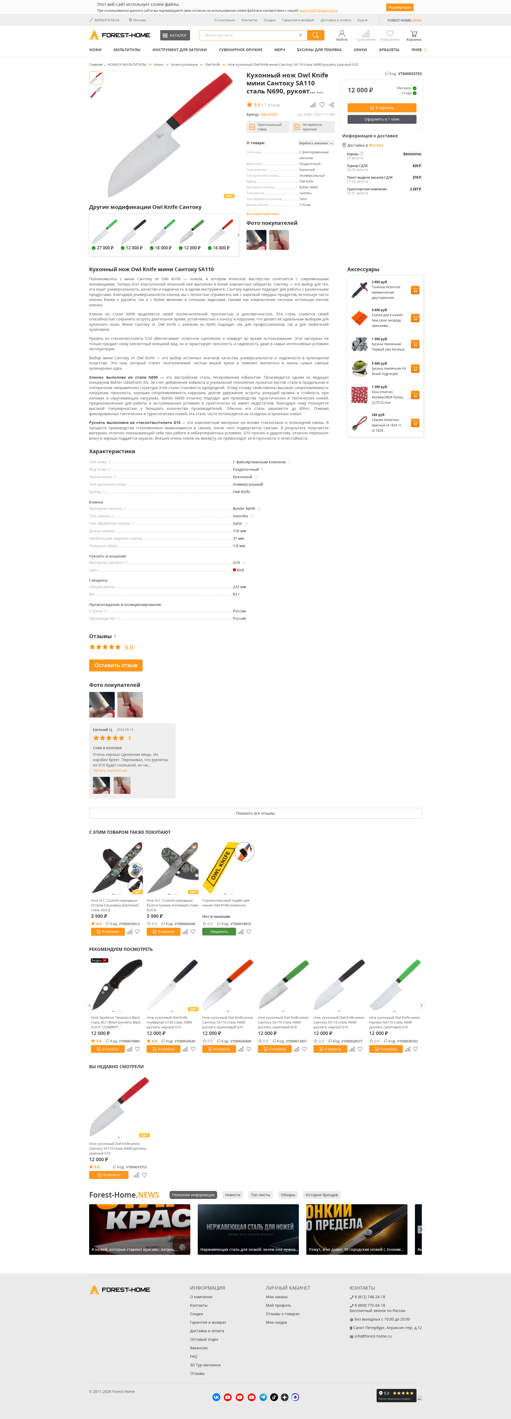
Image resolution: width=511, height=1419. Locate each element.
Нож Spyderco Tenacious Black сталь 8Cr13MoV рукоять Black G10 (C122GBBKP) (116, 1022)
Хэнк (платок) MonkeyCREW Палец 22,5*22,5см (387, 397)
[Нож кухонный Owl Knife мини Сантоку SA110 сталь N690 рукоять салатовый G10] (284, 985)
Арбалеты (389, 49)
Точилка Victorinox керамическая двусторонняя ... (386, 292)
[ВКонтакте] (216, 1397)
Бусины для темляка (319, 49)
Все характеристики (262, 214)
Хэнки (360, 49)
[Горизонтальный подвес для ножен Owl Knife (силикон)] (228, 868)
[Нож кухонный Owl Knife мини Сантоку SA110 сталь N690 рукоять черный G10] (339, 985)
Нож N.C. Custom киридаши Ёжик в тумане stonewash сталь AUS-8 (173, 905)
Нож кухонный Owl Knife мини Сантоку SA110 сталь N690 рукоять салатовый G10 (283, 1022)
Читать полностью (110, 770)
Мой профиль (278, 1305)
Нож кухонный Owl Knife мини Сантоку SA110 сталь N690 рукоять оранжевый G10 (227, 1022)
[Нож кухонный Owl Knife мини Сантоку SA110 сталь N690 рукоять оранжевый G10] (228, 985)
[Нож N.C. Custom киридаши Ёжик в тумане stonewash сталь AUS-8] (173, 868)
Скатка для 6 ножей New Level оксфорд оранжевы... (387, 320)
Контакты (249, 20)
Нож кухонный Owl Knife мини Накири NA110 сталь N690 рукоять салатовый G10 (394, 1022)
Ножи (95, 49)
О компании (225, 20)
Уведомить (219, 931)
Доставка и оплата (336, 20)
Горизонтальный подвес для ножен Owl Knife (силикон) (225, 903)
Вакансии (199, 1347)
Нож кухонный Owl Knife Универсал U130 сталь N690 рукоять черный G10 (169, 1022)
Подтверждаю (399, 7)
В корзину (385, 107)
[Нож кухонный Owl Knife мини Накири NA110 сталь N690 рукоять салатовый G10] (395, 985)
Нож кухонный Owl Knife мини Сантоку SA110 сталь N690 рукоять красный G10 (117, 1148)
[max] (295, 1397)
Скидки (270, 20)
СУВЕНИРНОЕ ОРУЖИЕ (240, 49)
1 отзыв (272, 105)
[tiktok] (274, 1397)
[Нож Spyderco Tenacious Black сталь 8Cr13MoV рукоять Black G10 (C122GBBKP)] (117, 985)
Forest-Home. (124, 1195)
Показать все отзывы (255, 813)
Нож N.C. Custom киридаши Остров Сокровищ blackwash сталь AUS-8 (115, 905)
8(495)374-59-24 (106, 20)
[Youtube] (227, 1398)
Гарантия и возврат (298, 20)
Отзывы (197, 1373)
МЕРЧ (279, 49)
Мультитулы (127, 49)
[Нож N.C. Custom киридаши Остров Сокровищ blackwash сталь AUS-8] (117, 868)
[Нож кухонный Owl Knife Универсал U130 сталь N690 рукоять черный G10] (173, 985)
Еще (360, 20)
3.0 (98, 1040)
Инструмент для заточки (180, 49)
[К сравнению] (129, 931)
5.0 (154, 1040)
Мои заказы (277, 1296)
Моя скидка (276, 1322)
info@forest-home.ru (373, 1336)
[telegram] (263, 1398)
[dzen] (285, 1397)
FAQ (193, 1356)
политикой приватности (318, 10)
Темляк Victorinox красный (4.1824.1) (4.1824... (386, 425)
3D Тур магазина (205, 1364)
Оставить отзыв (115, 665)
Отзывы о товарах (282, 1313)
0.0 (154, 923)
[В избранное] (137, 931)
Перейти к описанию (316, 143)
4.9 (98, 923)
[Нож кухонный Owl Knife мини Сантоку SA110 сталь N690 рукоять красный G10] (119, 1106)
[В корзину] (415, 290)
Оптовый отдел (204, 1339)
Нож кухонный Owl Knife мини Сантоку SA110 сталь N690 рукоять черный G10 (339, 1022)
